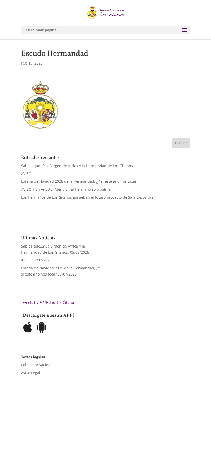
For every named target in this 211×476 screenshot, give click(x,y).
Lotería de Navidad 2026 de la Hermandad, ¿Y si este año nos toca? (78, 181)
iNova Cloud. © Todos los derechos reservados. (86, 434)
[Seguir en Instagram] (46, 449)
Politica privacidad (37, 364)
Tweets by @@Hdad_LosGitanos (48, 302)
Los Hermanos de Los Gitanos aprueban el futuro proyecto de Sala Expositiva (87, 197)
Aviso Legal (30, 372)
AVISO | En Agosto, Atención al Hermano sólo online (66, 189)
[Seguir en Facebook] (25, 449)
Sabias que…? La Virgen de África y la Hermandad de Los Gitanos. (77, 165)
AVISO (26, 173)
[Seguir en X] (35, 449)
